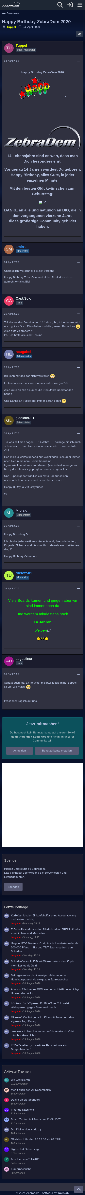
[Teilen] (79, 34)
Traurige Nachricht (22, 1109)
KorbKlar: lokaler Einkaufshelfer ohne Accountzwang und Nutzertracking (43, 917)
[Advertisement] (42, 805)
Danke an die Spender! (25, 1099)
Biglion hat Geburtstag (25, 1149)
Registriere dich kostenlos (28, 736)
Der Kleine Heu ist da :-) (26, 1129)
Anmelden (19, 750)
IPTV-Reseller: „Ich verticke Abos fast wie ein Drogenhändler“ (39, 1047)
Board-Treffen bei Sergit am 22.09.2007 (36, 1119)
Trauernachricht (21, 1168)
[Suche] (60, 5)
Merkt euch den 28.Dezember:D (31, 1089)
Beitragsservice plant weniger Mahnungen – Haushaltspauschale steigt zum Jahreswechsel (40, 977)
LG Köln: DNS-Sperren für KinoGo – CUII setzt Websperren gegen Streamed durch (40, 1005)
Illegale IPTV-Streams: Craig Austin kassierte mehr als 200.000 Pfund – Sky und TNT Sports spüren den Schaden (44, 947)
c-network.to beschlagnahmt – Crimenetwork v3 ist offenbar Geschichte (42, 1033)
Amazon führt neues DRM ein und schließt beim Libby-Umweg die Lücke (45, 991)
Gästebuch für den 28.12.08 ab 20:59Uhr (36, 1139)
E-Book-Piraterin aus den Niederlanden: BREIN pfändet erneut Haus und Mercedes (45, 931)
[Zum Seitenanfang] (78, 1189)
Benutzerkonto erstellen (57, 750)
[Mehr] (78, 61)
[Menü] (80, 5)
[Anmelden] (70, 5)
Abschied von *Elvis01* (25, 1159)
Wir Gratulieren (20, 1079)
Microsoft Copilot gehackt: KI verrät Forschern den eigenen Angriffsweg (42, 1019)
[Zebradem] (11, 5)
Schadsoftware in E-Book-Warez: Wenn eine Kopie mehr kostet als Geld (42, 963)
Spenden (13, 886)
